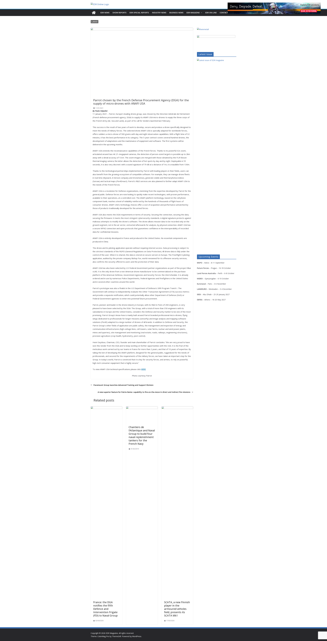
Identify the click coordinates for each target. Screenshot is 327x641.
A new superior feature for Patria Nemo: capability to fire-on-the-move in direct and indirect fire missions (144, 392)
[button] (201, 12)
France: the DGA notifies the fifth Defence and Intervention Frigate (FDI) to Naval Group (105, 608)
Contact (224, 12)
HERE (143, 369)
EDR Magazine (193, 12)
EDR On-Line (211, 12)
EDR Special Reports (139, 12)
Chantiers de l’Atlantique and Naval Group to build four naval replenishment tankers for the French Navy (142, 435)
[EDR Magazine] (94, 13)
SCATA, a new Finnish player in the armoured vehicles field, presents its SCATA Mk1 (177, 608)
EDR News (104, 12)
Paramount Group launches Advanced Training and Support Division (123, 385)
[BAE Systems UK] (274, 8)
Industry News (159, 12)
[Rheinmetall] (203, 29)
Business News (176, 12)
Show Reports (119, 12)
